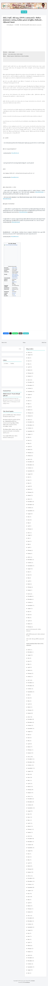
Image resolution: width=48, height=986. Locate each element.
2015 (29, 756)
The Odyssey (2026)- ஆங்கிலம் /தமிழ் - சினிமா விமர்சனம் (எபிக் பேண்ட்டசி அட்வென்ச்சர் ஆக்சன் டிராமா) (12, 431)
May (28, 364)
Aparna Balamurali (15, 275)
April (29, 367)
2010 (29, 955)
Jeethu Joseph (14, 267)
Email (20, 333)
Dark (20, 348)
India (13, 290)
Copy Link (26, 333)
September (30, 391)
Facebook (6, 333)
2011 (29, 915)
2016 (29, 717)
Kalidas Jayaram (15, 274)
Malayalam (14, 293)
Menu (23, 11)
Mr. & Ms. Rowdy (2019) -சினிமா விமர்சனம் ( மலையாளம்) (30, 24)
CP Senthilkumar (26, 982)
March (29, 370)
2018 (29, 649)
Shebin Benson (14, 276)
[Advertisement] (24, 36)
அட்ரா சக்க (23, 980)
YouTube (12, 363)
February (29, 373)
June (29, 360)
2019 (29, 594)
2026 (29, 352)
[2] (17, 272)
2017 (29, 680)
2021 (29, 532)
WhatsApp (15, 333)
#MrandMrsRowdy (15, 153)
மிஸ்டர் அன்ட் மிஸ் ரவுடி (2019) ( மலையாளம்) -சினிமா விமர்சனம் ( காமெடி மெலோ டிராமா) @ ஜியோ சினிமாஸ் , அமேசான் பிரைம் (22, 19)
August (29, 354)
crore (14, 294)
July (28, 357)
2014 (29, 796)
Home (24, 342)
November (30, 385)
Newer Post (4, 342)
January (29, 376)
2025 (29, 380)
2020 (29, 557)
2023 (29, 459)
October (29, 388)
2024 (29, 419)
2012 (29, 875)
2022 (29, 499)
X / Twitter (6, 363)
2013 (29, 836)
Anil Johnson (14, 281)
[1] (16, 270)
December (30, 382)
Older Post (44, 342)
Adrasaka (33, 980)
